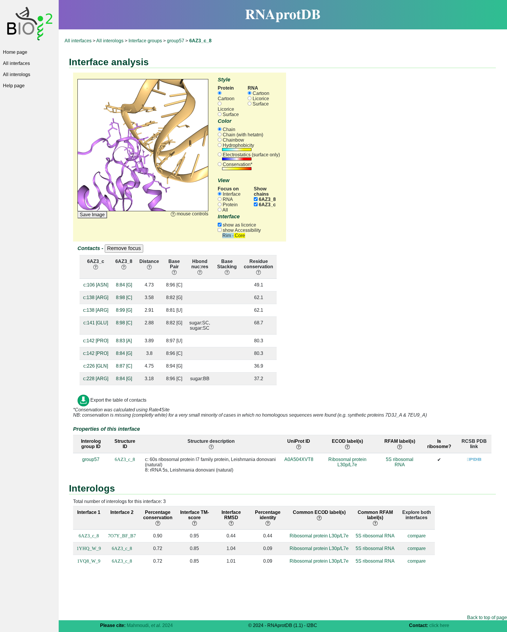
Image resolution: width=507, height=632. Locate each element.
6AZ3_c (267, 204)
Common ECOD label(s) (319, 512)
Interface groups (145, 40)
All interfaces (16, 63)
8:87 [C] (124, 365)
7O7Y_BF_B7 (122, 535)
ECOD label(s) (347, 441)
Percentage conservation (158, 515)
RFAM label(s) (399, 441)
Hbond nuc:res (199, 264)
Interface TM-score (194, 515)
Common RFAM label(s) (375, 515)
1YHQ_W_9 (89, 548)
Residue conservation (258, 264)
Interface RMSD (231, 515)
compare (417, 535)
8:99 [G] (124, 310)
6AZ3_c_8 (125, 459)
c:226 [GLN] (95, 365)
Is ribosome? (439, 444)
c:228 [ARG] (95, 378)
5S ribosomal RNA (399, 462)
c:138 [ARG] (95, 297)
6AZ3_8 (267, 199)
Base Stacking (227, 264)
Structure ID (124, 444)
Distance (149, 261)
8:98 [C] (124, 297)
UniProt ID (298, 441)
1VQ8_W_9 (88, 561)
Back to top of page (487, 617)
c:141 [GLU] (95, 322)
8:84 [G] (124, 284)
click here (439, 625)
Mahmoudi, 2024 (150, 625)
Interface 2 (121, 512)
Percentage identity (267, 515)
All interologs (16, 74)
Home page (15, 52)
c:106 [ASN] (95, 284)
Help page (14, 85)
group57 (175, 40)
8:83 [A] (124, 340)
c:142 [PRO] (95, 340)
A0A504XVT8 (298, 459)
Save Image (92, 214)
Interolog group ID (91, 444)
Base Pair (174, 264)
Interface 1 (88, 512)
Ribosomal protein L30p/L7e (347, 462)
